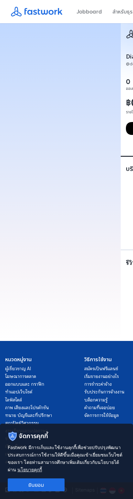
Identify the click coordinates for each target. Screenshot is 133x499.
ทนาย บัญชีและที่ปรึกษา (28, 415)
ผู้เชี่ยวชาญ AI (18, 368)
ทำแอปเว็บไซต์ (18, 391)
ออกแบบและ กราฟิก (24, 384)
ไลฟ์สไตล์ (13, 399)
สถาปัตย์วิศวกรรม (22, 423)
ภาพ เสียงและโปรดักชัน (27, 407)
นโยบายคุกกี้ (29, 469)
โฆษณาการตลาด (20, 376)
